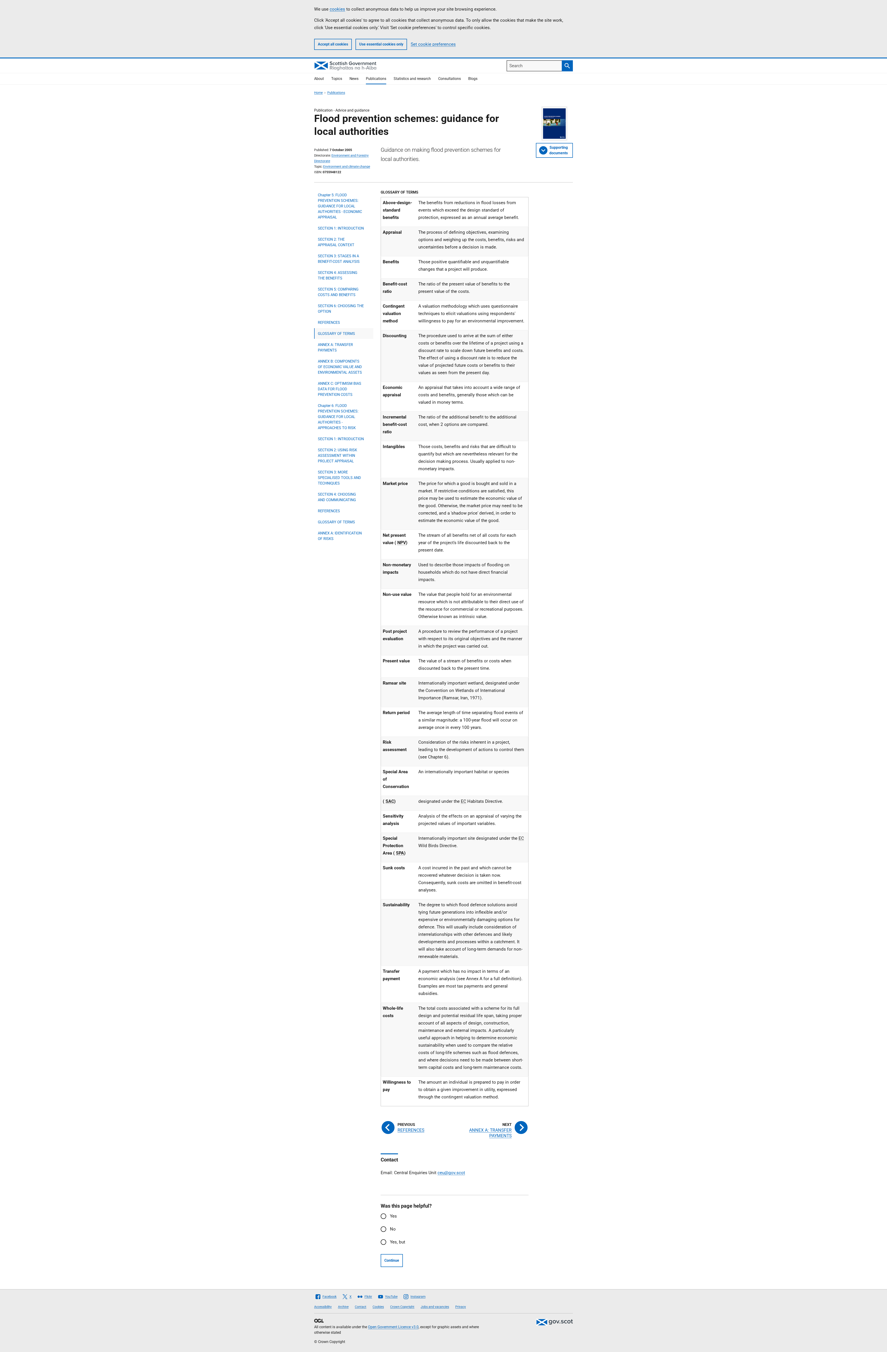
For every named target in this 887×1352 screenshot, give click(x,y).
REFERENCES (329, 322)
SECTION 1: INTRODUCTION (341, 228)
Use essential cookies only (381, 44)
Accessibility (323, 1307)
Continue (391, 1260)
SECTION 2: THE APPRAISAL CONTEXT (336, 242)
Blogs (472, 78)
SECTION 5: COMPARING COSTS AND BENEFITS (338, 292)
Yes (393, 1216)
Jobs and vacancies (435, 1307)
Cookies (378, 1307)
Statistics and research (412, 78)
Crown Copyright (402, 1307)
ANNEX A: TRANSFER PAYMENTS (335, 347)
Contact (360, 1307)
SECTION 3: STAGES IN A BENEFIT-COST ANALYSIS (339, 259)
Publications (376, 78)
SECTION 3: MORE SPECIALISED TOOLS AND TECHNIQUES (339, 477)
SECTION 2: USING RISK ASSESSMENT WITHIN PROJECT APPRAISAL (337, 455)
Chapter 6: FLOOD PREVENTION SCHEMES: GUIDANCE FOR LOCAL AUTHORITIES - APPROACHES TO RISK (338, 416)
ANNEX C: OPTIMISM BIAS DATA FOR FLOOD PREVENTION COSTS (339, 389)
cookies (337, 9)
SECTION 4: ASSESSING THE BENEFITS (337, 275)
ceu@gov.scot (451, 1172)
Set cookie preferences (433, 44)
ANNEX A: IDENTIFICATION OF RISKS (340, 536)
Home (318, 92)
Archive (343, 1307)
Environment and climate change (346, 166)
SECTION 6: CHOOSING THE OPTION (341, 309)
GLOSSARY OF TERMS (336, 333)
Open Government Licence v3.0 (393, 1327)
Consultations (449, 78)
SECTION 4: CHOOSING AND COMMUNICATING (337, 497)
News (353, 78)
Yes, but (397, 1242)
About (319, 78)
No (393, 1229)
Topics (336, 78)
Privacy (460, 1307)
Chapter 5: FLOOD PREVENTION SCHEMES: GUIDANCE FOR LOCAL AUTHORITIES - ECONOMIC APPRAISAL (340, 206)
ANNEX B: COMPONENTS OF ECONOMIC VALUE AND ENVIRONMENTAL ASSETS (340, 367)
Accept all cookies (333, 44)
